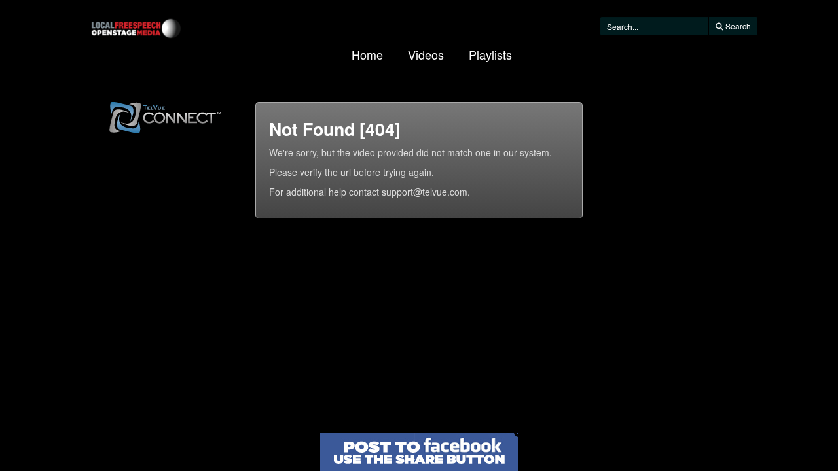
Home (367, 54)
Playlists (490, 54)
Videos (426, 54)
